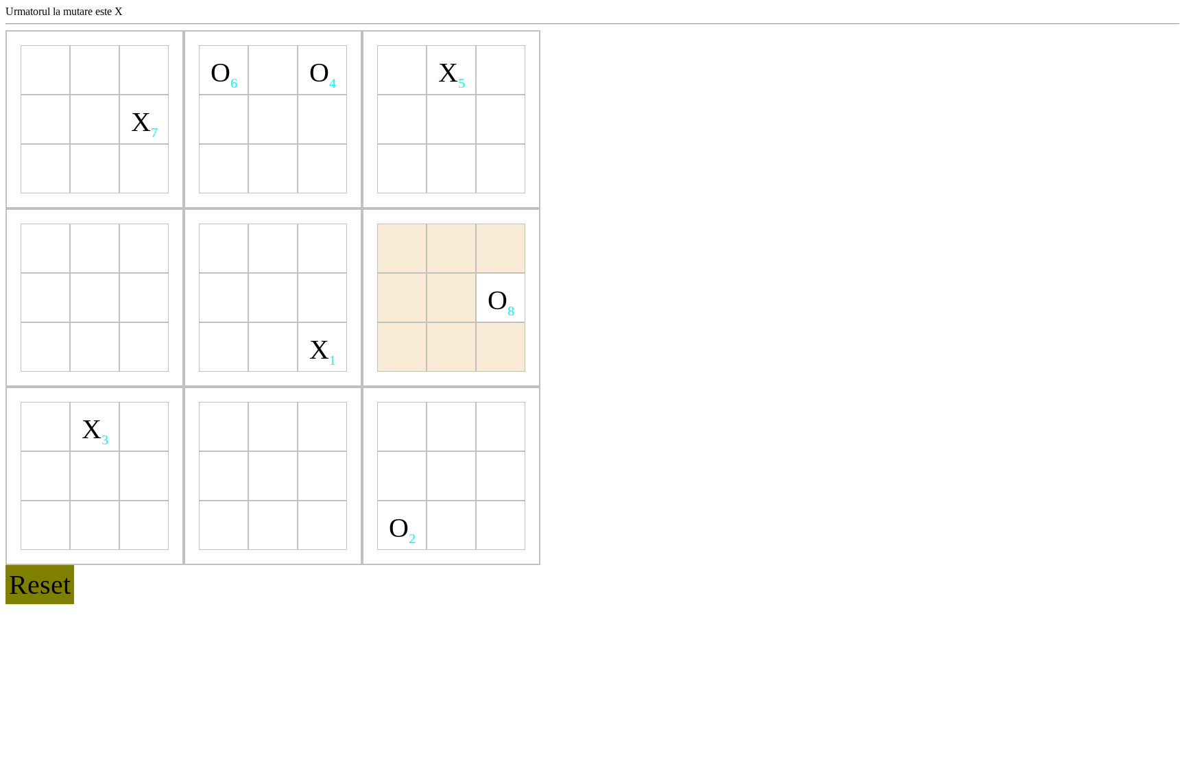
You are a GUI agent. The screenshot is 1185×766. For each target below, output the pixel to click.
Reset (40, 584)
